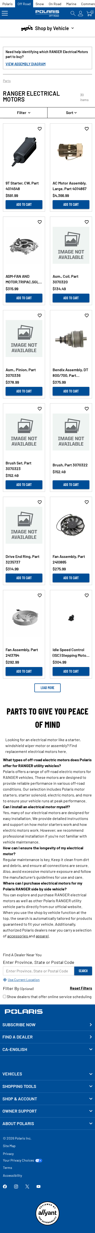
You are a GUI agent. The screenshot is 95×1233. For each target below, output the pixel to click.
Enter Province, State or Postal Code (38, 962)
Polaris (7, 4)
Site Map (9, 1146)
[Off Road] (47, 13)
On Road (55, 4)
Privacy (8, 1154)
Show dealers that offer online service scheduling (49, 996)
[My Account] (80, 13)
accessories (18, 935)
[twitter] (27, 1187)
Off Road (24, 4)
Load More (47, 688)
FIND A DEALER (17, 1036)
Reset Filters (81, 988)
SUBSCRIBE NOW (19, 1024)
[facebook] (5, 1187)
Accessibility (12, 1175)
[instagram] (16, 1187)
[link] (47, 1074)
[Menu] (5, 13)
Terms (7, 1167)
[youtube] (38, 1187)
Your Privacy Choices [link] (18, 1160)
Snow (40, 4)
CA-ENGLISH (14, 1049)
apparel (42, 935)
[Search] (73, 13)
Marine (71, 4)
